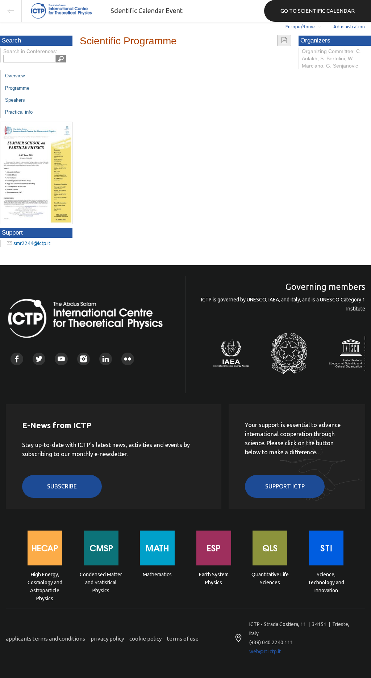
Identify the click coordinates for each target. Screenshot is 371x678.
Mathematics (157, 574)
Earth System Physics (214, 578)
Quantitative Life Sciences (270, 578)
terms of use (183, 639)
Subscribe (62, 486)
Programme (17, 88)
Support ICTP (285, 486)
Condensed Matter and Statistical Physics (101, 582)
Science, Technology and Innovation (326, 582)
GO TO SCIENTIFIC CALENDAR (317, 11)
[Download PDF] (284, 40)
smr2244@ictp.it (31, 243)
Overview (15, 75)
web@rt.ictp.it (265, 651)
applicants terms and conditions (45, 639)
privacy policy (107, 639)
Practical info (19, 112)
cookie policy (145, 639)
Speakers (15, 100)
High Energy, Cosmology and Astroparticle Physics (45, 582)
